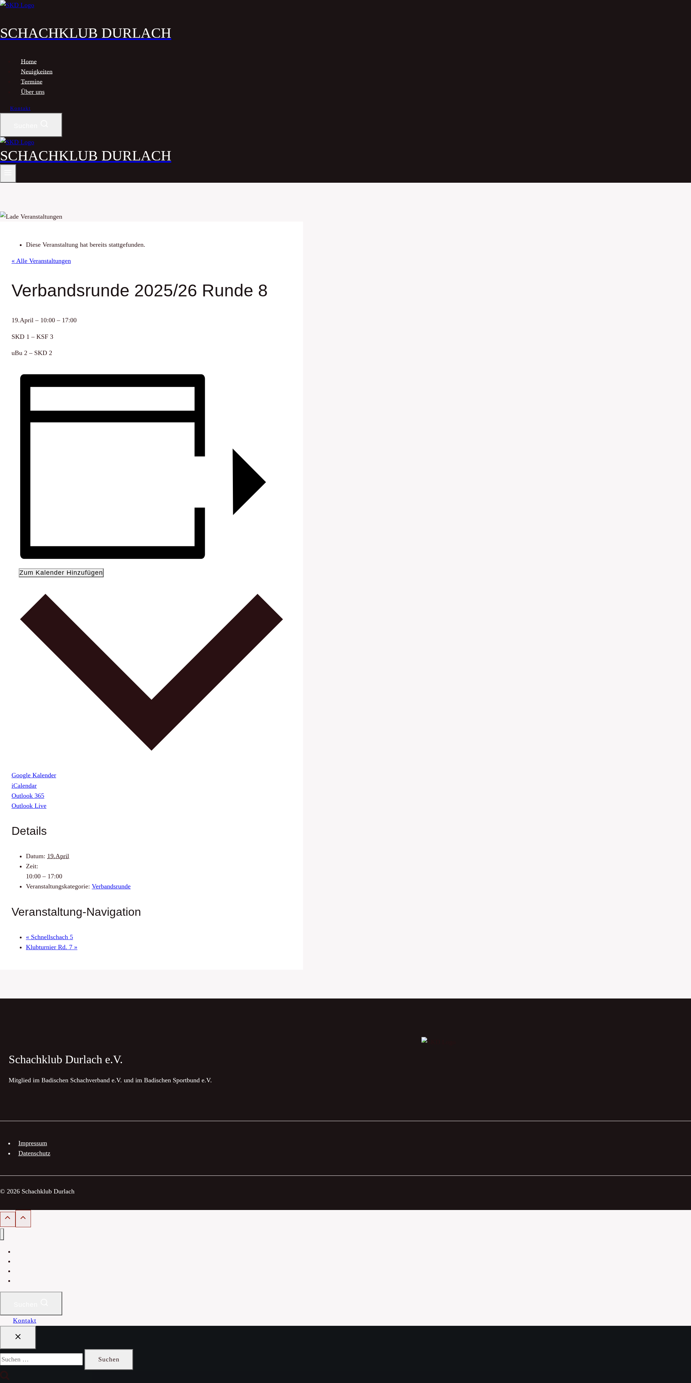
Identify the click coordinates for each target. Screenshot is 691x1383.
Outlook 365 (28, 795)
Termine (31, 81)
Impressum (32, 1143)
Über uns (33, 91)
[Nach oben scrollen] (7, 1219)
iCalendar (24, 785)
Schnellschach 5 (49, 937)
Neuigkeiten (37, 71)
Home (29, 61)
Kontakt (20, 108)
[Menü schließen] (2, 1234)
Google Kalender (34, 775)
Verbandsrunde (111, 886)
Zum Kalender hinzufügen (61, 572)
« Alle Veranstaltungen (41, 260)
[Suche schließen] (18, 1338)
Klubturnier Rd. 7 (51, 947)
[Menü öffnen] (8, 173)
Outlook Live (29, 805)
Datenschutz (34, 1153)
